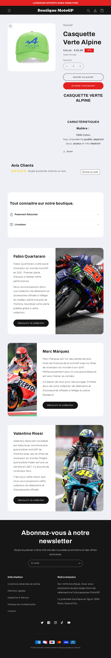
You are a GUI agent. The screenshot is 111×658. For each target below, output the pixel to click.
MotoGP (40, 647)
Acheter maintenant (83, 86)
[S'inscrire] (79, 563)
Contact (12, 611)
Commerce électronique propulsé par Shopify (62, 647)
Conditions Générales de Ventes (24, 584)
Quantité (67, 60)
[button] (9, 10)
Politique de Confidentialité (21, 604)
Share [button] (70, 151)
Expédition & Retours (18, 598)
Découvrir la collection (31, 323)
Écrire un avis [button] (90, 172)
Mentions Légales (17, 591)
